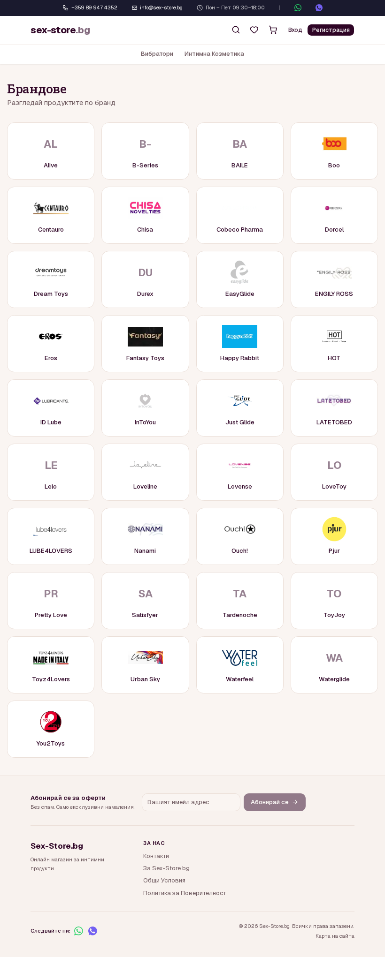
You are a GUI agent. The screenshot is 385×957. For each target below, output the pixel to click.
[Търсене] (236, 30)
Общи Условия (164, 880)
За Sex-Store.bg (166, 868)
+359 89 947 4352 (94, 7)
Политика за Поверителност (184, 893)
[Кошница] (273, 30)
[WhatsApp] (297, 7)
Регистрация (331, 30)
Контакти (156, 856)
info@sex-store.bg (161, 7)
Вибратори (157, 54)
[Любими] (254, 30)
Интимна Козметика (214, 54)
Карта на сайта (335, 936)
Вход (295, 30)
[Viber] (319, 7)
